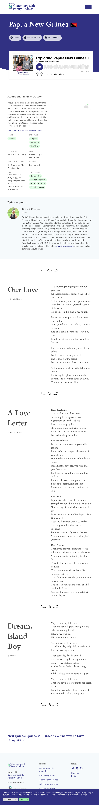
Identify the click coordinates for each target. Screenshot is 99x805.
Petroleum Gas (37, 187)
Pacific (12, 139)
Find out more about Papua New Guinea (25, 130)
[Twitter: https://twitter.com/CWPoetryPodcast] (72, 768)
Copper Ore (35, 176)
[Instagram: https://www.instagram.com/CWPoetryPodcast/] (81, 768)
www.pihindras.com (65, 246)
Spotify (16, 37)
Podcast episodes (47, 775)
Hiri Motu (34, 142)
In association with (47, 788)
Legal (73, 776)
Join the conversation (48, 784)
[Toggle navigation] (88, 7)
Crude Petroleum (38, 180)
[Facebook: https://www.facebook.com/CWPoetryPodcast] (77, 768)
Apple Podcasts (33, 37)
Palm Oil (41, 183)
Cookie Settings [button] (10, 799)
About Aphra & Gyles (48, 780)
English (33, 139)
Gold (32, 183)
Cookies (75, 773)
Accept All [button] (24, 799)
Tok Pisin (34, 146)
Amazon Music (54, 37)
